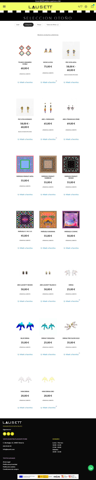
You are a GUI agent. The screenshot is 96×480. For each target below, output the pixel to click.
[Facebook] (4, 434)
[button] (4, 6)
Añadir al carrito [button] (25, 74)
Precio (39, 24)
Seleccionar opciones (71, 74)
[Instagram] (8, 434)
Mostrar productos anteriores (48, 35)
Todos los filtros (51, 24)
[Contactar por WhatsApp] (91, 468)
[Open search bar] (79, 6)
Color (18, 24)
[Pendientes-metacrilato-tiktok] (12, 434)
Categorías (28, 24)
